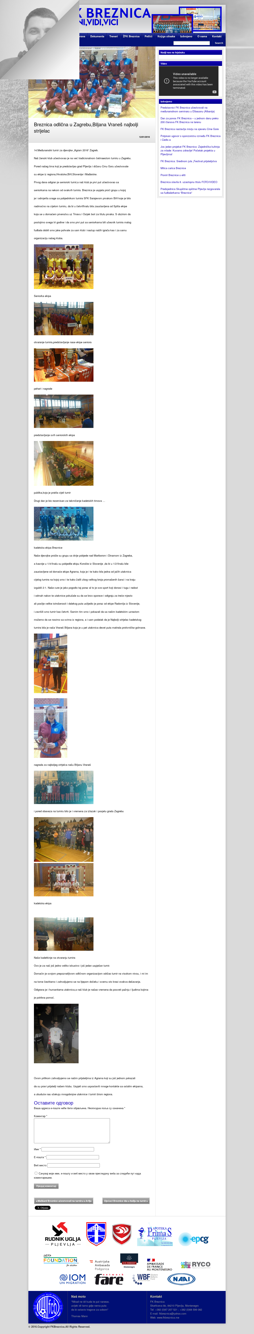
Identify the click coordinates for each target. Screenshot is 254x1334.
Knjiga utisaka (166, 36)
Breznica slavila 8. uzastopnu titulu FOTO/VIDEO (189, 182)
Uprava (81, 36)
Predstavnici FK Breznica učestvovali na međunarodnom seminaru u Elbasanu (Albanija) (188, 109)
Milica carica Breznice (173, 168)
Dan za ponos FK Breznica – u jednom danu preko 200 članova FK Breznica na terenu (189, 120)
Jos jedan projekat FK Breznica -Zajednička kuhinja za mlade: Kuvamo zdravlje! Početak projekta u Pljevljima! (190, 150)
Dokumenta (97, 36)
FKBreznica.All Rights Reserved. (70, 1326)
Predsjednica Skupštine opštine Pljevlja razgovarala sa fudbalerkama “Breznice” (190, 191)
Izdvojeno (186, 36)
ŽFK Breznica (131, 36)
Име (37, 1149)
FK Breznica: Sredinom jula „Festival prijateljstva (189, 161)
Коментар (40, 1116)
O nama (202, 36)
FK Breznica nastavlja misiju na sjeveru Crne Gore (190, 129)
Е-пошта (40, 1157)
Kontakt (216, 36)
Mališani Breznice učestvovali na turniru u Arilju (63, 1201)
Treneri (113, 36)
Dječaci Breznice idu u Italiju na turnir (126, 1201)
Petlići (148, 36)
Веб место (40, 1165)
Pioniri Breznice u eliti (173, 175)
